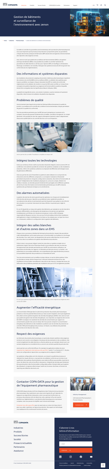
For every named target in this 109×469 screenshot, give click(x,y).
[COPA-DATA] (10, 4)
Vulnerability (89, 463)
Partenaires (67, 5)
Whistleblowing (80, 463)
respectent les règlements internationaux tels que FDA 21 (33, 350)
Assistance (19, 451)
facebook (81, 457)
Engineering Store (97, 5)
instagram (71, 457)
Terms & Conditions (63, 463)
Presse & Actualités (23, 443)
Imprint (72, 463)
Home (5, 40)
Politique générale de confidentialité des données (70, 465)
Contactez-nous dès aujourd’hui (26, 405)
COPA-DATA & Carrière (54, 5)
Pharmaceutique (20, 40)
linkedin (60, 457)
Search (105, 5)
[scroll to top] (103, 465)
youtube (91, 457)
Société (17, 439)
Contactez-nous (79, 405)
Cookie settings (87, 465)
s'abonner (64, 450)
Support (75, 5)
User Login (101, 5)
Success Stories (42, 5)
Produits (32, 5)
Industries (23, 5)
